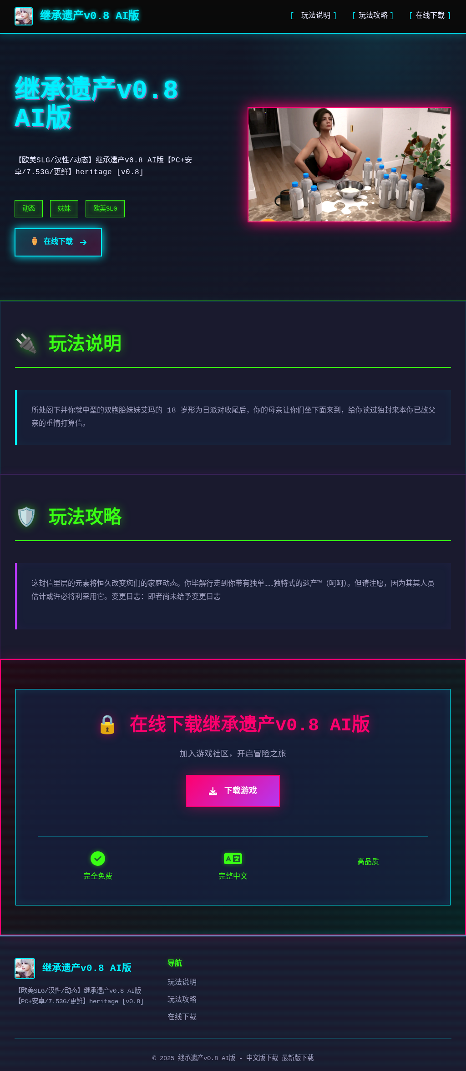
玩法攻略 (373, 16)
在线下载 (430, 16)
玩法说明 (315, 16)
